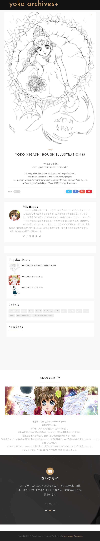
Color (24, 311)
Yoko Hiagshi (30, 207)
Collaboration (14, 311)
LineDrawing (48, 311)
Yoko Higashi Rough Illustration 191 (38, 265)
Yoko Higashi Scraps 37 (32, 288)
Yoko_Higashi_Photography (43, 315)
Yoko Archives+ (34, 4)
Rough (50, 149)
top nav (48, 15)
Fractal (38, 311)
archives (68, 15)
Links (57, 311)
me (58, 15)
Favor (31, 311)
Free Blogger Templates (73, 536)
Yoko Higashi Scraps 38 (32, 276)
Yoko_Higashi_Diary (23, 315)
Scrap (78, 311)
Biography (81, 15)
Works (12, 315)
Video (86, 311)
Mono (64, 311)
